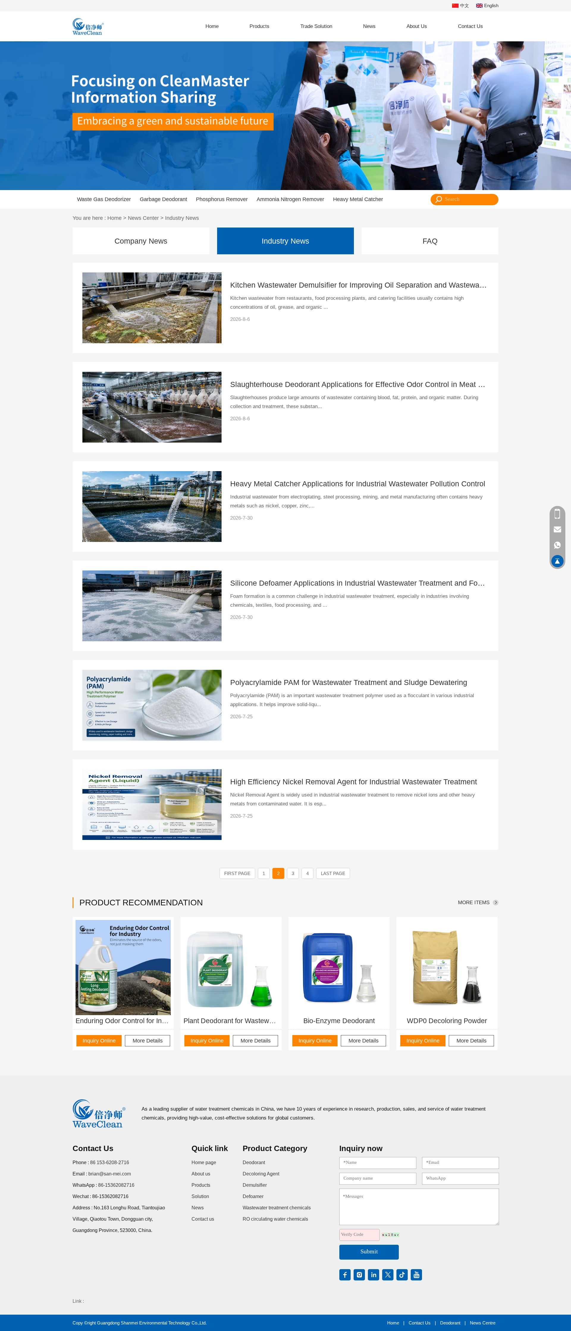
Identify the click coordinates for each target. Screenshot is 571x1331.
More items (474, 902)
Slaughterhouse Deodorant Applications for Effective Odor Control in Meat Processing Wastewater (359, 384)
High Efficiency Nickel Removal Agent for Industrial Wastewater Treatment (353, 781)
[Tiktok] (402, 1274)
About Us (417, 26)
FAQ (430, 241)
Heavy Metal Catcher (358, 199)
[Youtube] (416, 1274)
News (369, 26)
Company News (140, 241)
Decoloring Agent (261, 1173)
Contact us (203, 1219)
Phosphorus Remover (222, 199)
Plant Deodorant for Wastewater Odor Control (231, 1021)
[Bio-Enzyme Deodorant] (339, 967)
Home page (204, 1162)
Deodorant (254, 1162)
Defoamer (253, 1196)
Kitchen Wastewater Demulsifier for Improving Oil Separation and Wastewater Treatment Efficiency (359, 285)
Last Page (333, 873)
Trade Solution (316, 26)
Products (259, 26)
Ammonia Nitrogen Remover (290, 199)
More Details (148, 1041)
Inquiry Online (99, 1041)
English (491, 5)
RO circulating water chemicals (275, 1219)
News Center (143, 218)
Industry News (182, 218)
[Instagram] (359, 1274)
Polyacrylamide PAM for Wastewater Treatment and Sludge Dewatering (348, 682)
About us (201, 1173)
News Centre (482, 1322)
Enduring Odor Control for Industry (123, 1021)
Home (212, 26)
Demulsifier (255, 1185)
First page (237, 873)
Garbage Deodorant (163, 199)
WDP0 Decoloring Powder (447, 1021)
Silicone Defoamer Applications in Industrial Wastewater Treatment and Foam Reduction (359, 583)
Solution (200, 1196)
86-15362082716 (116, 1185)
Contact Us (470, 26)
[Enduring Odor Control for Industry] (123, 967)
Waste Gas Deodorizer (104, 199)
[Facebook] (345, 1274)
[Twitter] (387, 1274)
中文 (464, 5)
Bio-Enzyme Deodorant (339, 1021)
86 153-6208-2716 (109, 1162)
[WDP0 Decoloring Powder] (447, 967)
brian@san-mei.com (109, 1173)
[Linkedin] (373, 1274)
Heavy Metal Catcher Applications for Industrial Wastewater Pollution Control (357, 483)
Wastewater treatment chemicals (277, 1207)
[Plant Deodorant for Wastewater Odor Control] (231, 967)
